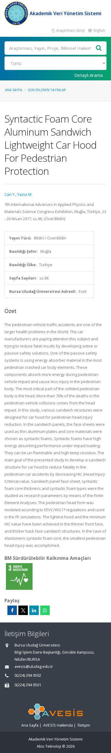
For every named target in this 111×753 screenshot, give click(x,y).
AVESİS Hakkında (58, 725)
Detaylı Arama (88, 75)
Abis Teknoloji (49, 746)
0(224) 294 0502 (28, 675)
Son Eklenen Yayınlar (47, 90)
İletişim (84, 725)
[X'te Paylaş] (23, 610)
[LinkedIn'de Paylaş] (34, 610)
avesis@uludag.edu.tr (34, 666)
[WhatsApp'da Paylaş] (45, 610)
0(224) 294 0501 (28, 684)
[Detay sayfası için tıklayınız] (19, 576)
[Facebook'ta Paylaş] (12, 610)
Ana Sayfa (13, 90)
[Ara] (99, 48)
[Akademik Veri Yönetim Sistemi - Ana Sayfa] (17, 13)
